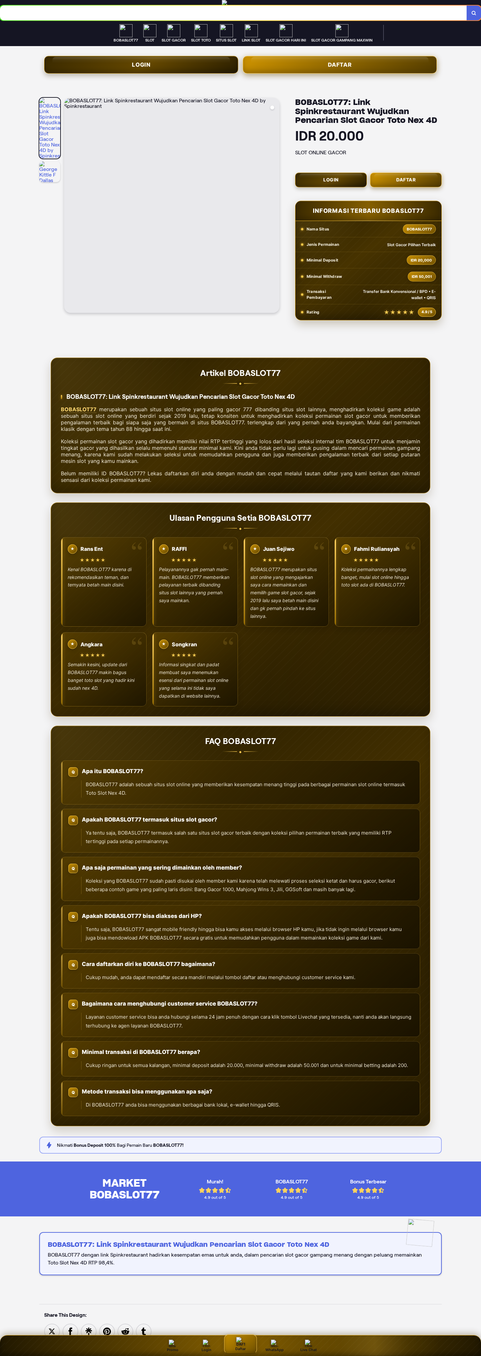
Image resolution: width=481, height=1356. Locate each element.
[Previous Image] (69, 206)
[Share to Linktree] (89, 1331)
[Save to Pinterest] (107, 1331)
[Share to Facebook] (70, 1331)
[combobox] (233, 13)
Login (141, 64)
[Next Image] (274, 206)
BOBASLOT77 (79, 409)
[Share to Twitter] (52, 1331)
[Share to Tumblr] (143, 1331)
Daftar (340, 64)
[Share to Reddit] (125, 1331)
